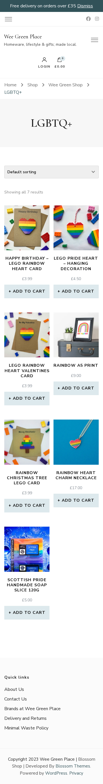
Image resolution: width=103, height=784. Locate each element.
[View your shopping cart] (60, 61)
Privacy (76, 773)
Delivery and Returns (25, 718)
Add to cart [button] (29, 291)
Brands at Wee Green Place (32, 709)
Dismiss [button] (85, 6)
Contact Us (15, 699)
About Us (14, 689)
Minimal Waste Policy (26, 728)
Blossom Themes (73, 766)
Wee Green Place (23, 36)
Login (44, 66)
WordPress (56, 773)
